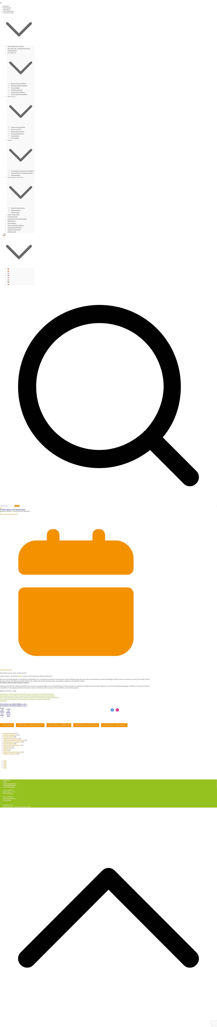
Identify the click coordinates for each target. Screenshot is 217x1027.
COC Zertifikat (15, 138)
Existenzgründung (16, 210)
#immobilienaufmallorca (47, 696)
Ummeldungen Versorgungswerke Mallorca (22, 171)
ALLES (20, 676)
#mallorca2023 (18, 697)
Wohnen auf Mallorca (9, 754)
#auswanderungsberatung (46, 694)
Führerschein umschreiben (18, 127)
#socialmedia (31, 699)
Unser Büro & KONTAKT (15, 227)
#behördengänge (14, 694)
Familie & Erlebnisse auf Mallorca (13, 740)
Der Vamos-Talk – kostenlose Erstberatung (19, 48)
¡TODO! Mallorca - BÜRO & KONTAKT (30, 725)
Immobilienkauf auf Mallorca (12, 742)
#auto (1, 699)
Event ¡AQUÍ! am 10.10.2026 (15, 46)
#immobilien (46, 699)
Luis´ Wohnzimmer (9, 787)
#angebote (35, 694)
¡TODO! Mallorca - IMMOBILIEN (58, 725)
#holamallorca (4, 694)
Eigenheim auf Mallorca (10, 738)
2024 (4, 764)
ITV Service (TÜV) (16, 129)
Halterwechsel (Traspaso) (17, 131)
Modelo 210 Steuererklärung (18, 83)
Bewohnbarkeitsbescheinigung (19, 85)
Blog (4, 234)
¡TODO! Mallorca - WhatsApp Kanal (114, 725)
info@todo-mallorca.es (9, 798)
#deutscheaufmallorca (6, 697)
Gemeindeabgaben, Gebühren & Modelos (22, 173)
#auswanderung (4, 696)
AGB (4, 782)
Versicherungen (15, 212)
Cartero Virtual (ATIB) (13, 214)
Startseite (6, 6)
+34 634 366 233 (8, 797)
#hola (19, 699)
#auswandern (14, 696)
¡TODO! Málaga (7, 725)
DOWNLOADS (12, 232)
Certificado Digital (12, 216)
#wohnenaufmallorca (53, 697)
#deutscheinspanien (25, 694)
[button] (18, 44)
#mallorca (26, 697)
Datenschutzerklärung (10, 783)
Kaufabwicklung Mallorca (18, 92)
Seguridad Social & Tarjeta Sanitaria (17, 219)
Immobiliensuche (15, 175)
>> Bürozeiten (7, 800)
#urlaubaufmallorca (40, 697)
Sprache (5, 750)
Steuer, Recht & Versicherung (12, 752)
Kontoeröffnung (12, 223)
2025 (4, 762)
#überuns (14, 699)
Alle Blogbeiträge (8, 733)
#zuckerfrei (3, 701)
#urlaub (31, 697)
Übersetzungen (12, 221)
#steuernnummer (23, 696)
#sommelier (38, 699)
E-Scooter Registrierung (17, 133)
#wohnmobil (7, 699)
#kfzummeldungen (34, 696)
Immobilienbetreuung (16, 90)
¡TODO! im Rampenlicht (14, 229)
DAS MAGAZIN (8, 737)
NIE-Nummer (7, 7)
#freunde (24, 699)
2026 (4, 761)
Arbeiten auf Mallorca (10, 735)
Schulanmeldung (12, 50)
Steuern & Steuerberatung (18, 208)
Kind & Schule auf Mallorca (11, 745)
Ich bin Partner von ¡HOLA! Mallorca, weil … (14, 704)
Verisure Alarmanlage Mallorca (19, 94)
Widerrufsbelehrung (9, 785)
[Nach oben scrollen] (108, 1026)
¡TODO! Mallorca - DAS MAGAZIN (86, 725)
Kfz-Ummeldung (8, 11)
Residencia (6, 9)
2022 (4, 767)
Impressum (6, 780)
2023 (4, 766)
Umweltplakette (15, 136)
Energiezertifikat (15, 88)
